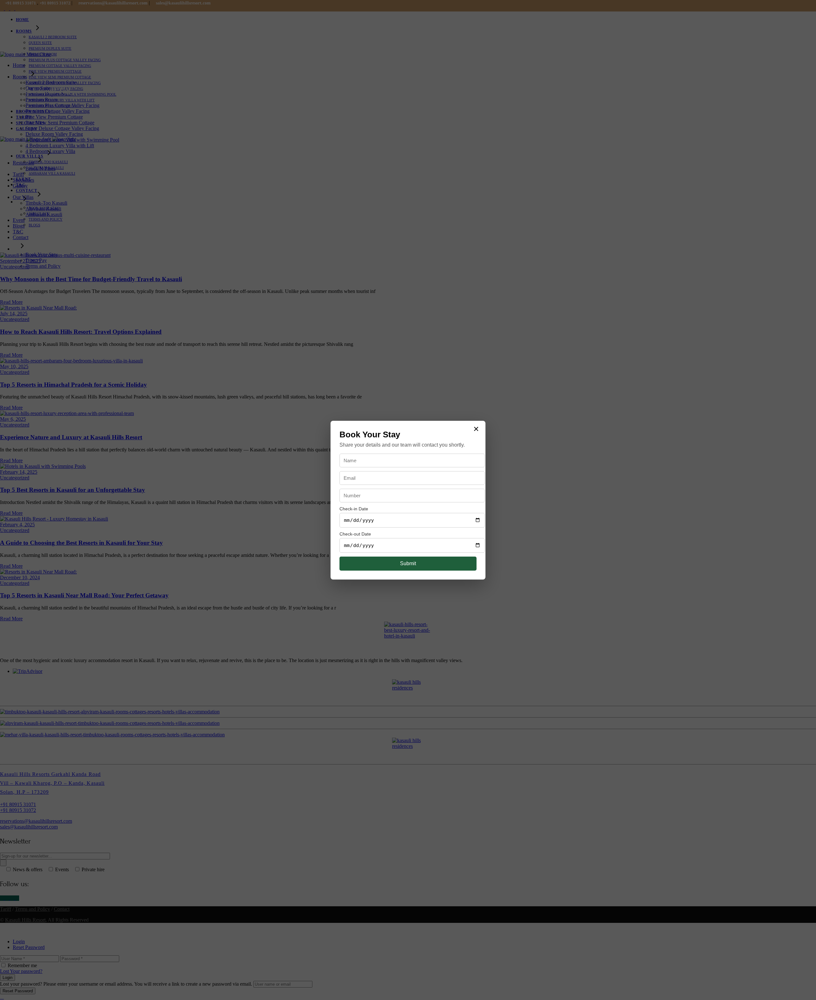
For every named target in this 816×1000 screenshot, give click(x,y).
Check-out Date (355, 533)
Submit (408, 563)
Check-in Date (353, 508)
